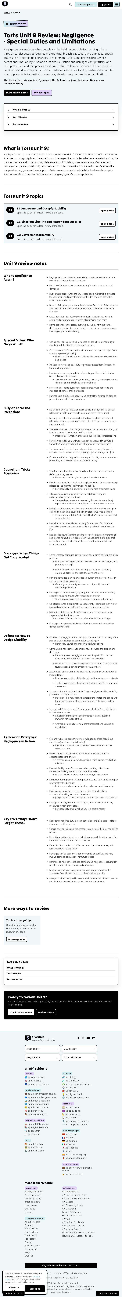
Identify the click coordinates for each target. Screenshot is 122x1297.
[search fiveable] (71, 4)
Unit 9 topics (19, 117)
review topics (42, 92)
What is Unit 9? (21, 109)
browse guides (16, 939)
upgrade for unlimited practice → (61, 1265)
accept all (34, 1288)
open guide (107, 210)
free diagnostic (86, 4)
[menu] (117, 4)
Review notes (20, 124)
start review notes (17, 92)
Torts (7, 12)
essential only (14, 1289)
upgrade (105, 4)
